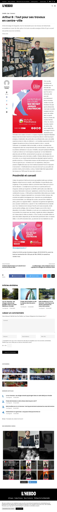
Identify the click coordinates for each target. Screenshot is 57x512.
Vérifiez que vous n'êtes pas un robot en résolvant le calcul (17, 342)
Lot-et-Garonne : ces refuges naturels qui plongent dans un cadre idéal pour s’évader (9, 304)
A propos (4, 1)
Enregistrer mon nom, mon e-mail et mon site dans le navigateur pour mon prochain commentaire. (27, 340)
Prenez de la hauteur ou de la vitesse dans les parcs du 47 (28, 303)
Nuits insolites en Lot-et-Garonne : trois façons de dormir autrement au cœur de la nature (46, 304)
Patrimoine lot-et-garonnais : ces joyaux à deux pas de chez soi (23, 411)
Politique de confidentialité (42, 498)
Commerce (12, 13)
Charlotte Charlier (6, 87)
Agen (8, 13)
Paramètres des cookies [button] (8, 508)
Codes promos (34, 1)
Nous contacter (11, 1)
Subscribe (33, 482)
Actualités (4, 13)
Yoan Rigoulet (5, 308)
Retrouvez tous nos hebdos (23, 1)
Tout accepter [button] (19, 508)
